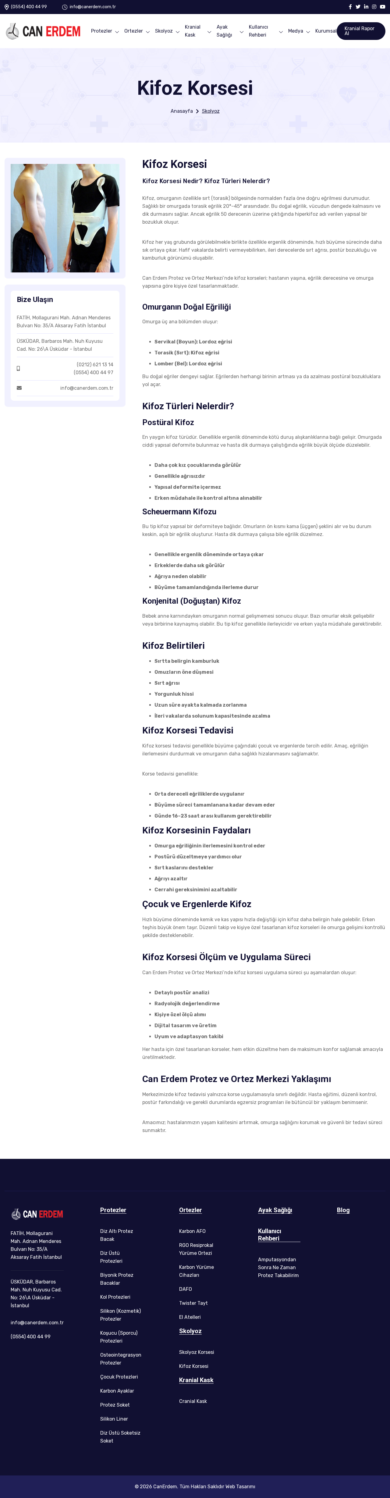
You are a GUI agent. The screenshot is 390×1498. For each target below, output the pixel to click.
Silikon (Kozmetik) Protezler (120, 1315)
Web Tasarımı (240, 1486)
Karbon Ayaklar (117, 1391)
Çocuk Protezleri (119, 1377)
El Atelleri (190, 1317)
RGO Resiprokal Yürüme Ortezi (196, 1249)
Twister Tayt (193, 1303)
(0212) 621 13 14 (95, 364)
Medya (295, 31)
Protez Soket (115, 1405)
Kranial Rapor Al (359, 31)
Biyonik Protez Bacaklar (116, 1279)
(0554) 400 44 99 (29, 6)
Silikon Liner (114, 1419)
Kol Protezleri (115, 1297)
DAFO (185, 1289)
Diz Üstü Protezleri (111, 1257)
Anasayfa (182, 111)
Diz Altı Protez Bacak (116, 1235)
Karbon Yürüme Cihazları (196, 1271)
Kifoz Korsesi (193, 1366)
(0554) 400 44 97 (93, 372)
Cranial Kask (193, 1401)
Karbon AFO (192, 1231)
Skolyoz (164, 31)
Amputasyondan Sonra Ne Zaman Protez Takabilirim (278, 1267)
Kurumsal (326, 31)
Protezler (101, 31)
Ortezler (133, 31)
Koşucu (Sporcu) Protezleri (118, 1337)
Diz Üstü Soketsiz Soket (120, 1437)
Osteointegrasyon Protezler (120, 1359)
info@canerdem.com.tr (93, 6)
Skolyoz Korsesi (196, 1352)
